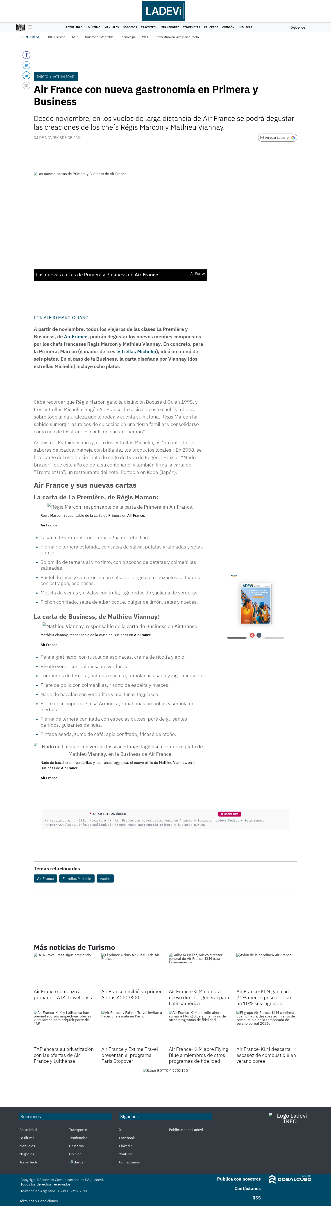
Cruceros (211, 27)
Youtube (125, 1154)
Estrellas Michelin (77, 878)
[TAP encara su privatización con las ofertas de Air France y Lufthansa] (64, 1028)
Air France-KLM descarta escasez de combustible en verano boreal (266, 1055)
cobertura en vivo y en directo (178, 37)
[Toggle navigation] (29, 27)
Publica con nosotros (239, 1179)
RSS (256, 1198)
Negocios (130, 27)
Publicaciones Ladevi (186, 1129)
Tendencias (191, 27)
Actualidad (74, 27)
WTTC (146, 37)
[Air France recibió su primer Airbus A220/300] (131, 970)
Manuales (111, 27)
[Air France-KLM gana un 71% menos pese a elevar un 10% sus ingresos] (266, 970)
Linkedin (126, 1146)
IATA (75, 37)
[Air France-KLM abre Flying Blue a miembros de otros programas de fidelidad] (199, 1028)
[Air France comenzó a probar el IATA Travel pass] (64, 970)
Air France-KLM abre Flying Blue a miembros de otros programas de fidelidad (198, 1055)
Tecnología (128, 37)
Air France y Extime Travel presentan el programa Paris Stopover (129, 1055)
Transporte (170, 27)
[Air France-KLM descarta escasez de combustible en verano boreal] (266, 1028)
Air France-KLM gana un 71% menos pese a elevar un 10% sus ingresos (264, 997)
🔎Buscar (245, 27)
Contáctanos (129, 1162)
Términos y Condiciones (38, 1201)
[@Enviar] (26, 85)
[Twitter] (26, 65)
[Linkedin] (26, 75)
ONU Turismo (56, 37)
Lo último (93, 27)
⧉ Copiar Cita (229, 814)
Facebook (127, 1137)
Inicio (42, 76)
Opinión (228, 27)
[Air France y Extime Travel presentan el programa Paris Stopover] (131, 1028)
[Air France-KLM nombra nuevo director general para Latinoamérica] (199, 970)
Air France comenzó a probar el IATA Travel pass (63, 994)
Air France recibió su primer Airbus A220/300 (131, 994)
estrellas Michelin (136, 351)
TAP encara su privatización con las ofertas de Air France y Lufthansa (64, 1055)
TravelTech (149, 27)
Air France (75, 336)
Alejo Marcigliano (66, 317)
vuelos (105, 878)
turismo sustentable (99, 37)
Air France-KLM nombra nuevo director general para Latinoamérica (199, 997)
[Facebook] (26, 55)
